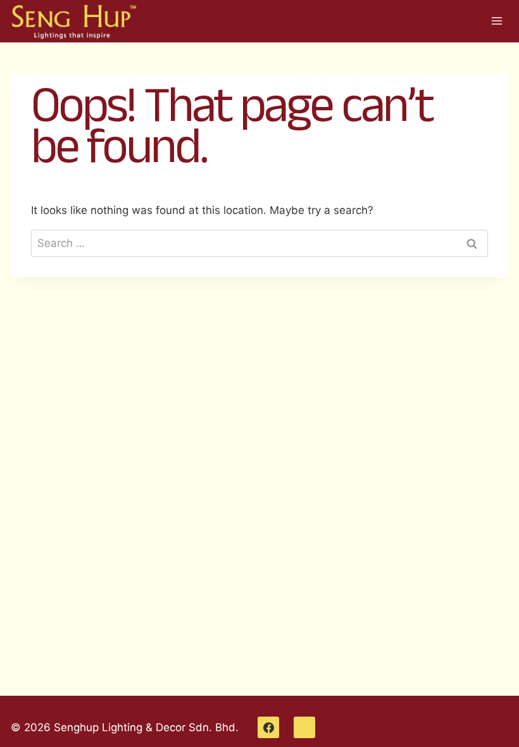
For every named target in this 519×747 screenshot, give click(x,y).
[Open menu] (496, 21)
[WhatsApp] (304, 727)
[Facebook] (268, 727)
